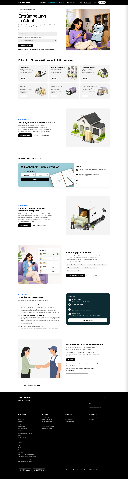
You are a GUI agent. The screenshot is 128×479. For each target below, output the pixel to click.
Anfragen (102, 2)
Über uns (20, 417)
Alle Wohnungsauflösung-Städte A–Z (27, 456)
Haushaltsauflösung (89, 368)
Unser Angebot (22, 419)
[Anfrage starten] (88, 29)
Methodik (20, 431)
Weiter (35, 179)
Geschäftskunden (69, 421)
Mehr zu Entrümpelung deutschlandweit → (77, 373)
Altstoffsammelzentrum (48, 426)
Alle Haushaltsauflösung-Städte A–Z (27, 459)
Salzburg (20, 452)
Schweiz (92, 469)
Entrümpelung (27, 12)
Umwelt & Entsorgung (94, 417)
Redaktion (20, 435)
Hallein (90, 363)
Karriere (20, 421)
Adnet (71, 359)
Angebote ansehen (25, 45)
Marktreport (91, 419)
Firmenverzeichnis (22, 428)
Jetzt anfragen (24, 225)
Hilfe (81, 2)
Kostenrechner (22, 426)
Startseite (20, 12)
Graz (19, 447)
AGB (90, 403)
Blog (19, 424)
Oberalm (81, 363)
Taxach (73, 365)
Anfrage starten (25, 135)
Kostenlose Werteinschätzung (41, 135)
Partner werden (69, 419)
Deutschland (84, 469)
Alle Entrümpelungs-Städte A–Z (26, 454)
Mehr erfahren (92, 354)
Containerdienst (70, 370)
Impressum (91, 399)
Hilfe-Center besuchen (24, 400)
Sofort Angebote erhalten (39, 225)
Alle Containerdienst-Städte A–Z (26, 461)
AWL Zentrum (24, 2)
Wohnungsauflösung (78, 368)
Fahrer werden (68, 417)
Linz (19, 449)
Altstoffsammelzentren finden (103, 469)
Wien (19, 445)
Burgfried (86, 363)
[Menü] (108, 2)
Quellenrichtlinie (22, 437)
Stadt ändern (31, 9)
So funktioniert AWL (91, 275)
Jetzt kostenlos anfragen (75, 275)
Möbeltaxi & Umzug (47, 428)
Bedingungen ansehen (81, 183)
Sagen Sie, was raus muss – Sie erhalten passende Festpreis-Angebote (36, 49)
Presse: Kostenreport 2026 (25, 433)
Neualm (94, 363)
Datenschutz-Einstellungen (95, 407)
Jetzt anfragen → (88, 320)
